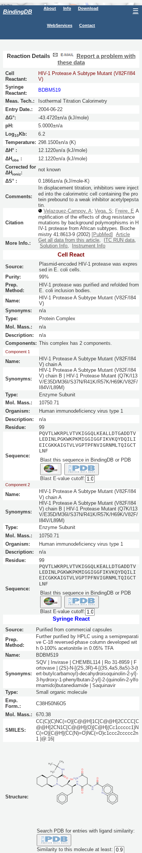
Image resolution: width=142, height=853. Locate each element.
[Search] (54, 840)
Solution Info (53, 246)
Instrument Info (88, 246)
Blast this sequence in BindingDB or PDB (85, 460)
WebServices (59, 25)
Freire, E (124, 211)
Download (88, 8)
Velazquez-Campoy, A (68, 211)
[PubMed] (102, 234)
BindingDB (17, 11)
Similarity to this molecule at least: (75, 849)
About (50, 8)
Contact (87, 25)
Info (67, 8)
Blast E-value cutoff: (62, 478)
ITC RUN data (119, 240)
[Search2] (81, 469)
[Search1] (50, 469)
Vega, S (103, 211)
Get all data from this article (68, 240)
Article (123, 234)
